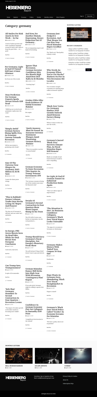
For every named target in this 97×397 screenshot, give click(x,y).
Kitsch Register (60, 17)
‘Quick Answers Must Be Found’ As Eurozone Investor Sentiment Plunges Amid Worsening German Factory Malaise (34, 136)
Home (8, 17)
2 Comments (50, 61)
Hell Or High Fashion (79, 34)
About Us (65, 380)
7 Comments (9, 280)
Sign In (82, 16)
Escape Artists (41, 366)
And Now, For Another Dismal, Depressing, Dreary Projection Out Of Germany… (34, 38)
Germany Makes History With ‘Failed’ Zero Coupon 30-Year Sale (54, 249)
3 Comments (8, 154)
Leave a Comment (10, 58)
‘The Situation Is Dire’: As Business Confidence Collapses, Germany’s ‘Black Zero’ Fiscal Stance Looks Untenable (55, 215)
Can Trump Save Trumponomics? (13, 266)
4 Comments (9, 222)
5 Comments (50, 167)
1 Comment (50, 131)
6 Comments (29, 260)
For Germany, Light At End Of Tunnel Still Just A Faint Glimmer (14, 70)
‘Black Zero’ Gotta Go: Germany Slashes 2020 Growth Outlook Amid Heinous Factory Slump (55, 111)
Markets (15, 17)
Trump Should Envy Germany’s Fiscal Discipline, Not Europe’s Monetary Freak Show (34, 241)
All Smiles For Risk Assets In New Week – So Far (14, 35)
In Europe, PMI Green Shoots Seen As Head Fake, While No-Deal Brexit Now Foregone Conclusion (14, 237)
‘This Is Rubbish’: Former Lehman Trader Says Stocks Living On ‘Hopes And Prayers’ (14, 201)
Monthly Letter (74, 25)
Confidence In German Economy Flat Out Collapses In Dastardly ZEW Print (34, 309)
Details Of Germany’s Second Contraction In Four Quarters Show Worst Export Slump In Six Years (34, 206)
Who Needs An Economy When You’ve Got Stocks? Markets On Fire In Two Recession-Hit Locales (56, 75)
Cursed (67, 366)
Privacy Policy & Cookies (70, 376)
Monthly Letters (48, 17)
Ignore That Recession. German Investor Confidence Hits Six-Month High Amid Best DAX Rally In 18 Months (35, 72)
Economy (23, 17)
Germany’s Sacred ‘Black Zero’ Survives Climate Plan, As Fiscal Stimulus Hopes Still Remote (55, 145)
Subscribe (89, 16)
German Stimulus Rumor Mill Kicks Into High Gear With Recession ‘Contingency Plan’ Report (34, 274)
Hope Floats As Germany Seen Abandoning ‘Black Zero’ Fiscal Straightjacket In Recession (55, 280)
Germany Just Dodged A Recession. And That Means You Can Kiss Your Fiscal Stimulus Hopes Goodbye (54, 40)
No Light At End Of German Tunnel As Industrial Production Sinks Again (55, 180)
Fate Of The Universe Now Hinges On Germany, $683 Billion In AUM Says (12, 168)
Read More (7, 54)
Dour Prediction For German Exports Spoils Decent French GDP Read (14, 99)
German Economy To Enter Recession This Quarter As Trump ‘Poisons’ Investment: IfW (34, 171)
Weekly (39, 17)
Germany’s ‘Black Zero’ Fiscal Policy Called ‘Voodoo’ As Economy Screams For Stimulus (55, 311)
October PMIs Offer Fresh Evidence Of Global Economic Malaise (34, 103)
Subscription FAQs (68, 383)
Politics (31, 17)
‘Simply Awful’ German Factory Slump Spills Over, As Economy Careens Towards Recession (13, 134)
